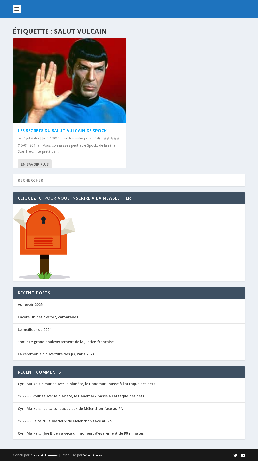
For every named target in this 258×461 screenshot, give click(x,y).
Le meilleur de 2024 (34, 329)
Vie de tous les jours (77, 138)
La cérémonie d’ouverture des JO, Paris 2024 (56, 354)
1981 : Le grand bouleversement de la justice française (66, 341)
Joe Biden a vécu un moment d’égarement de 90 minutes (94, 433)
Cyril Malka (31, 138)
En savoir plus (35, 164)
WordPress (92, 455)
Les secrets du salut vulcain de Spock (62, 130)
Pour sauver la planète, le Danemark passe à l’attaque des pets (99, 383)
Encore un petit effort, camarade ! (48, 317)
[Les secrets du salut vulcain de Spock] (69, 80)
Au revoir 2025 (30, 304)
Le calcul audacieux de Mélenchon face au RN (83, 408)
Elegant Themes (44, 455)
